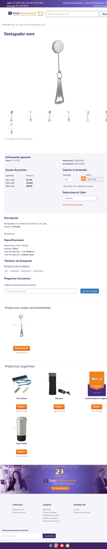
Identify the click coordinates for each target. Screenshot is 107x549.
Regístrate (47, 509)
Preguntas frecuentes (51, 515)
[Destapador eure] (21, 325)
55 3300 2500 (18, 3)
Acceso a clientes (50, 512)
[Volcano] (59, 383)
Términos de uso (18, 512)
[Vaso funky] (21, 428)
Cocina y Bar (23, 24)
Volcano (59, 398)
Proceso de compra (50, 518)
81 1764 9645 (22, 5)
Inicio (13, 24)
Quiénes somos (18, 509)
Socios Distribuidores (94, 3)
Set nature (21, 398)
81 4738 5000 (37, 3)
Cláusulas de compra (51, 521)
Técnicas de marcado (82, 512)
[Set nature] (21, 383)
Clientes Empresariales (73, 3)
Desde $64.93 (21, 348)
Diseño (76, 509)
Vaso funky (21, 443)
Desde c (21, 406)
